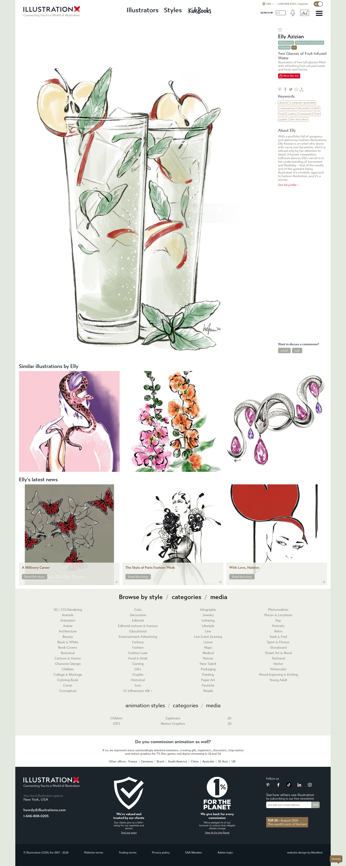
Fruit (317, 113)
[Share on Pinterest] (280, 89)
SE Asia (223, 761)
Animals (68, 615)
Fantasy (138, 642)
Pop (278, 620)
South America (177, 761)
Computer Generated (303, 102)
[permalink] (116, 582)
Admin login (225, 852)
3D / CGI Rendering (68, 610)
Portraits (278, 626)
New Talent (208, 664)
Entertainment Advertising (138, 637)
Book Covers (67, 648)
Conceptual (67, 691)
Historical (138, 680)
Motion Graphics (173, 724)
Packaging (208, 669)
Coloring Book (67, 680)
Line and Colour (299, 119)
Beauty (68, 637)
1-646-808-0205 (287, 3)
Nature (208, 658)
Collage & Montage (68, 675)
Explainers (173, 718)
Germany (147, 761)
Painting (208, 675)
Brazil (160, 761)
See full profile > (288, 185)
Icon (138, 685)
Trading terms (128, 852)
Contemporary (287, 108)
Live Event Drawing (208, 637)
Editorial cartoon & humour (138, 626)
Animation (67, 620)
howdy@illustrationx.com (44, 810)
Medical (208, 653)
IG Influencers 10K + (137, 691)
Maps (208, 648)
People (208, 691)
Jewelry (208, 615)
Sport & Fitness (278, 642)
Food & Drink (137, 658)
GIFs (137, 669)
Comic (67, 685)
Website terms (93, 852)
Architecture (68, 631)
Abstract (283, 102)
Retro (278, 631)
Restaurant (306, 113)
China (195, 761)
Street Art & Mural (278, 653)
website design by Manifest (305, 852)
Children (68, 669)
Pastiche (208, 685)
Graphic (283, 119)
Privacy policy (161, 852)
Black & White (67, 642)
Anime (67, 626)
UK (234, 761)
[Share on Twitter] (291, 89)
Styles (173, 10)
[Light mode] (318, 4)
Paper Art (208, 680)
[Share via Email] (296, 89)
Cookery (292, 113)
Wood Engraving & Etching (278, 675)
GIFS (116, 724)
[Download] (301, 89)
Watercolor (286, 42)
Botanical (68, 653)
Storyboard (278, 648)
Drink (316, 108)
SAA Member (193, 852)
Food (281, 113)
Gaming (138, 664)
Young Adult (278, 680)
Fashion (138, 648)
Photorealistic (278, 610)
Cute (137, 610)
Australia (208, 761)
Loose (208, 642)
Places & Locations (278, 615)
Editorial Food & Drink (309, 42)
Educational (138, 631)
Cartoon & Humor (67, 658)
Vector (278, 664)
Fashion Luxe (137, 653)
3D (229, 724)
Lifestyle (284, 47)
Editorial (138, 620)
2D (229, 718)
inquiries (303, 3)
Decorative (304, 108)
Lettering (208, 620)
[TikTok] (289, 786)
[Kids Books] (200, 10)
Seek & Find (278, 637)
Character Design (68, 664)
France (132, 761)
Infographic (208, 610)
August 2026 (283, 820)
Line (208, 631)
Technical (278, 658)
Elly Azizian (291, 37)
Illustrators (143, 10)
